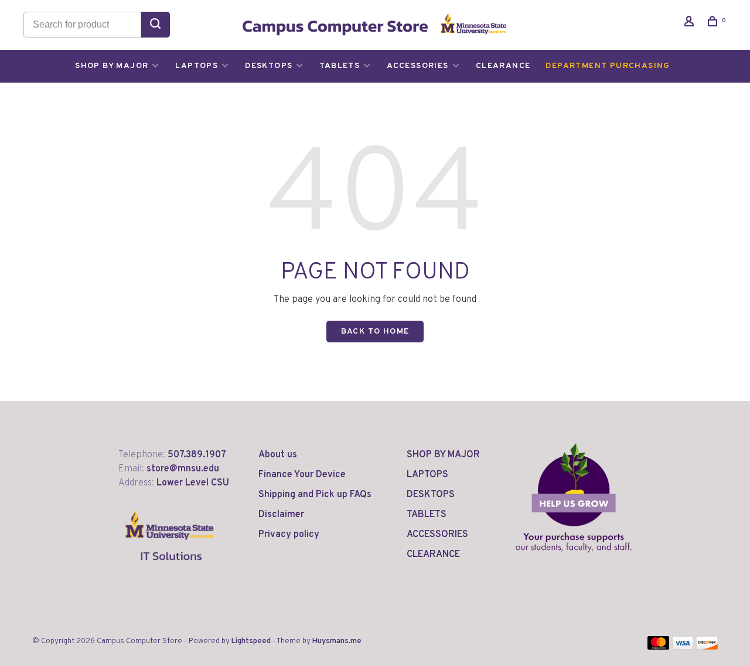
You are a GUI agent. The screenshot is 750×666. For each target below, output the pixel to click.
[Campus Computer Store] (573, 498)
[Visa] (683, 647)
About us (277, 455)
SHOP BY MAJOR (111, 66)
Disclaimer (281, 515)
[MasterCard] (658, 647)
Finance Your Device (302, 475)
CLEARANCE (503, 66)
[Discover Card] (707, 647)
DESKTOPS (268, 66)
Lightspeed (251, 641)
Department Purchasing (608, 66)
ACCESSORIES (417, 66)
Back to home (375, 332)
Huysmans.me (337, 641)
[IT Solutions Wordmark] (169, 570)
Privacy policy (288, 535)
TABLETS (339, 66)
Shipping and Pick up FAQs (314, 495)
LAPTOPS (196, 66)
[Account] (691, 24)
